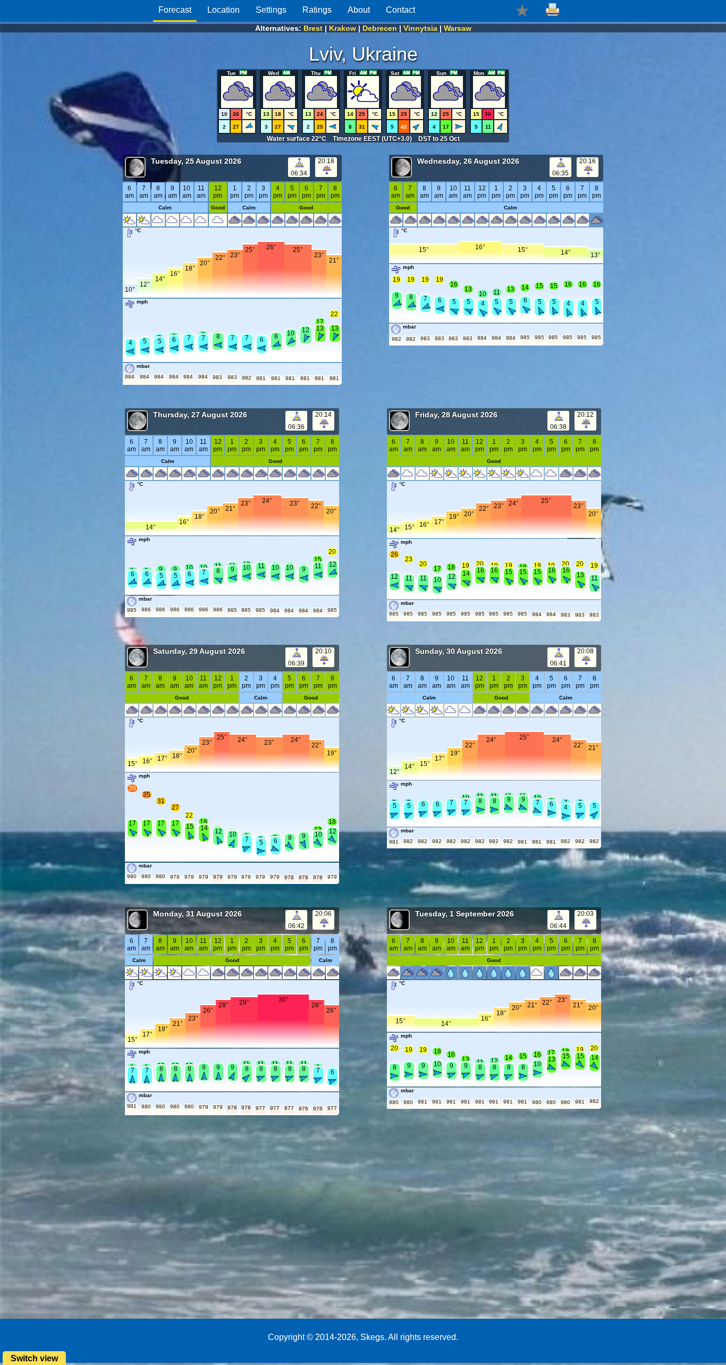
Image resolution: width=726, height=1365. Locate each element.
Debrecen (379, 28)
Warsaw (457, 28)
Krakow (342, 28)
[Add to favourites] (522, 10)
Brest (313, 28)
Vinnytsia (420, 28)
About (359, 9)
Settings (271, 9)
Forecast (174, 9)
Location (223, 9)
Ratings (317, 9)
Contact (400, 9)
